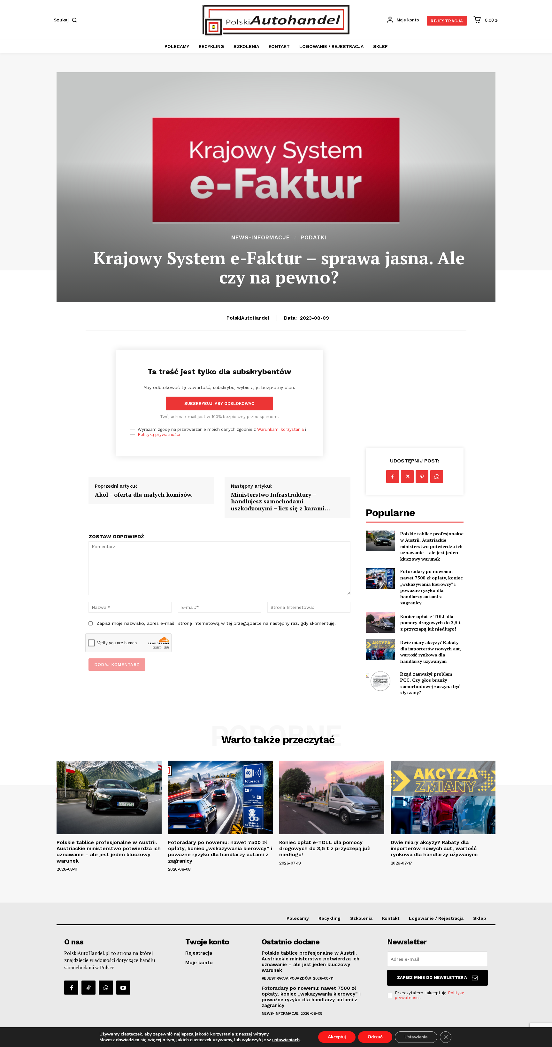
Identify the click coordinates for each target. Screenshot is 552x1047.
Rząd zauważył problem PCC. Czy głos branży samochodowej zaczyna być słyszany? (430, 683)
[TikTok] (88, 988)
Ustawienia (416, 1037)
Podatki (313, 237)
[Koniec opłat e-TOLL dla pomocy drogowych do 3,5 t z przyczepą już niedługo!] (380, 622)
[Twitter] (407, 476)
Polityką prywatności (159, 434)
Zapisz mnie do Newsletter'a (432, 977)
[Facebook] (392, 476)
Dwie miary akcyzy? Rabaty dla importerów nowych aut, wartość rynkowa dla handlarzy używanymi (430, 651)
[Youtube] (123, 988)
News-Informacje (260, 237)
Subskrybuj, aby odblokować (219, 403)
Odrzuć (375, 1037)
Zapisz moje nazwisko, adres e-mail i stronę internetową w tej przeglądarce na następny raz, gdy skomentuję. (216, 623)
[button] (67, 20)
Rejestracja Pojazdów (286, 978)
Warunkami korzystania (280, 429)
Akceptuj (337, 1037)
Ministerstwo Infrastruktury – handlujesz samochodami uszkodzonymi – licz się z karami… (280, 501)
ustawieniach (286, 1040)
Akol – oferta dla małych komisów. (144, 494)
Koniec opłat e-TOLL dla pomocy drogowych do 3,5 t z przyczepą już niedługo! (430, 622)
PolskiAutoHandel (247, 318)
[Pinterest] (422, 476)
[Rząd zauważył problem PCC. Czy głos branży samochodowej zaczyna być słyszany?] (380, 681)
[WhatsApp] (436, 476)
